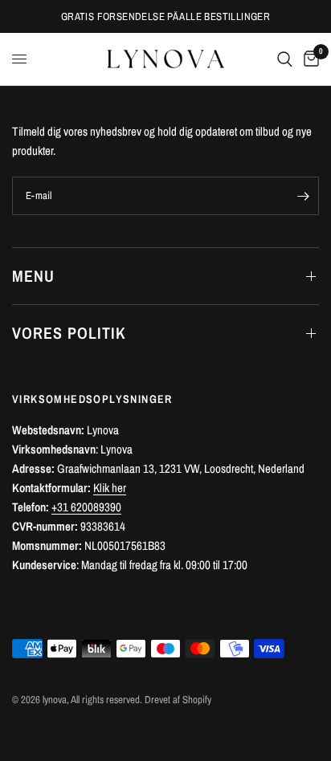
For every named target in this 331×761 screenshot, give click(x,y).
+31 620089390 (86, 507)
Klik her (109, 487)
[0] (308, 59)
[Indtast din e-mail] (303, 196)
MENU (33, 276)
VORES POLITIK (69, 333)
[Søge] (285, 59)
